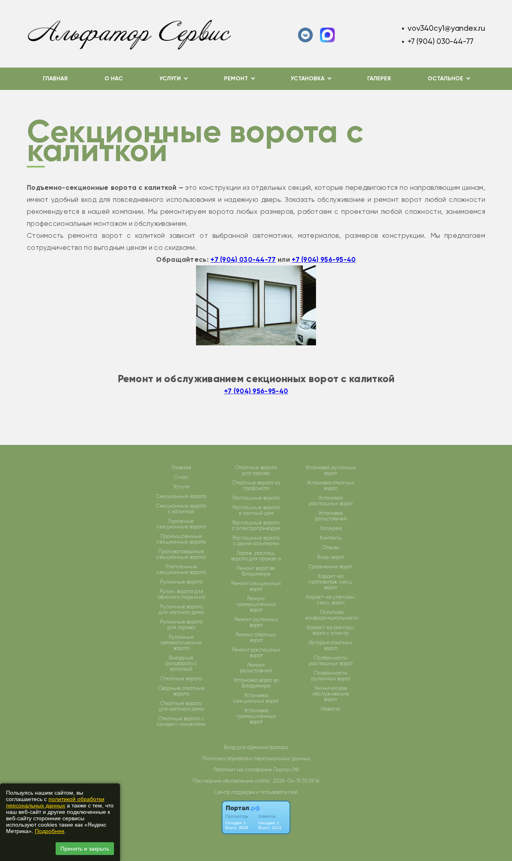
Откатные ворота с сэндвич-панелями (181, 721)
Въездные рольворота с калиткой (181, 663)
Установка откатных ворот (330, 485)
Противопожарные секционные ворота (181, 554)
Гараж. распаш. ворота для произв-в (256, 556)
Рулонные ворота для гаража (181, 624)
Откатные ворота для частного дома (181, 706)
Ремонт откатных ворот (256, 637)
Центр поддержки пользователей (256, 792)
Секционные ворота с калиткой (181, 508)
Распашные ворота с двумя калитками (256, 540)
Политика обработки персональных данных (256, 758)
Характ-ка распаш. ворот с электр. (330, 630)
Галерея (379, 78)
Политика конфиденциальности (331, 615)
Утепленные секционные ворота (181, 569)
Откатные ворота (181, 679)
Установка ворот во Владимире (256, 683)
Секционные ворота (181, 496)
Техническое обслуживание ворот (330, 694)
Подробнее (49, 831)
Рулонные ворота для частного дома (181, 609)
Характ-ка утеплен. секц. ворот (331, 600)
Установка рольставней (331, 516)
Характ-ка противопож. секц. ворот (330, 582)
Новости (330, 709)
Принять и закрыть (84, 848)
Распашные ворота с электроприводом (256, 525)
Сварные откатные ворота (181, 691)
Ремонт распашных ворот (256, 652)
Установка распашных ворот (331, 500)
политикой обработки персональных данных (55, 802)
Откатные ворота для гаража (256, 470)
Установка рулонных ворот (331, 470)
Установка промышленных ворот (256, 716)
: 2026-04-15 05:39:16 (294, 781)
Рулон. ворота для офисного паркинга (181, 594)
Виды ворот (330, 557)
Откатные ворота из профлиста (256, 485)
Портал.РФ (286, 770)
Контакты (331, 538)
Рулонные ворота (181, 582)
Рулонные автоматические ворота (181, 642)
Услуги (181, 487)
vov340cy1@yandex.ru (446, 28)
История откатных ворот (330, 645)
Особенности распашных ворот (331, 660)
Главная (55, 78)
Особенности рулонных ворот (330, 676)
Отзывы (331, 547)
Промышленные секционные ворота (181, 539)
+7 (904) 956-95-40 (324, 259)
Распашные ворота (256, 498)
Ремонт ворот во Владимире (256, 571)
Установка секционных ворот (256, 698)
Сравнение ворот (330, 567)
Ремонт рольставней (256, 668)
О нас (113, 78)
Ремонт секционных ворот (256, 586)
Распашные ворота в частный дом (256, 510)
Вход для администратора (256, 747)
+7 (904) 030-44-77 (441, 41)
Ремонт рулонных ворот (256, 622)
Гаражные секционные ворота (181, 524)
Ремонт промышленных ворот (256, 604)
